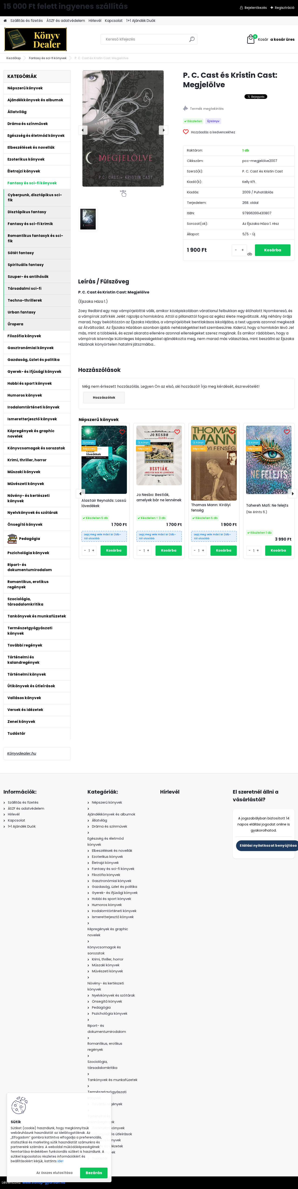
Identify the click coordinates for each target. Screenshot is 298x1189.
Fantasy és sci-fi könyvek (48, 58)
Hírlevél (95, 20)
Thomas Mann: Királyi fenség (210, 507)
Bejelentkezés (256, 7)
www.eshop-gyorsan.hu (43, 1182)
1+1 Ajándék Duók (140, 20)
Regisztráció (285, 7)
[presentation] (83, 130)
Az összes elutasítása (54, 1173)
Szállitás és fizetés (26, 20)
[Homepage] (5, 20)
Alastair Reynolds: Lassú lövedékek (103, 503)
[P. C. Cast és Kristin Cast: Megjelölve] (123, 128)
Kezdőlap (14, 58)
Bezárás (94, 1173)
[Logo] (35, 39)
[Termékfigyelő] (239, 109)
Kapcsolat (114, 20)
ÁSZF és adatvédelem (66, 20)
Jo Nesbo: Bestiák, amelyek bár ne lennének (158, 497)
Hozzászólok (104, 397)
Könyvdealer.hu (21, 753)
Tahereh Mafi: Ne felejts (267, 505)
